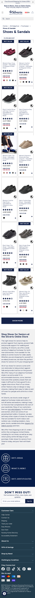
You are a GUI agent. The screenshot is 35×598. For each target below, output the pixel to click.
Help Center (5, 515)
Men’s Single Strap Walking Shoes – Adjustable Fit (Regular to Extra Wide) (24, 248)
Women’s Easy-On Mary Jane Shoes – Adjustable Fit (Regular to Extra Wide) (24, 295)
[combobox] (17, 18)
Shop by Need (6, 554)
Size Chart (4, 530)
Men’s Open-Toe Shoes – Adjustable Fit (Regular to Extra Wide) (8, 248)
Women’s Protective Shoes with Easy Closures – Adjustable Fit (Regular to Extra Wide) (25, 159)
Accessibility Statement (9, 536)
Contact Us (5, 518)
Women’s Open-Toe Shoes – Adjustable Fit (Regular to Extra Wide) (8, 158)
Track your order (6, 524)
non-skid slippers (14, 409)
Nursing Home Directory (9, 533)
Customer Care (7, 511)
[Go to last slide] (2, 2)
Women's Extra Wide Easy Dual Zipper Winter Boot (9, 293)
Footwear (25, 26)
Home (5, 26)
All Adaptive (14, 26)
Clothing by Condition (10, 560)
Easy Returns (5, 527)
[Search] (3, 19)
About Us (5, 541)
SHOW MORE (17, 321)
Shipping (4, 521)
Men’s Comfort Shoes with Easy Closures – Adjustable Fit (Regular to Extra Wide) (9, 112)
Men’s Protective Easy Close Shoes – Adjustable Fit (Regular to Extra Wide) (25, 112)
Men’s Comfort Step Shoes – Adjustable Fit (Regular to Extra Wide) (25, 203)
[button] (2, 12)
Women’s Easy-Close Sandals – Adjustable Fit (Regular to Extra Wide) (9, 65)
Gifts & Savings (7, 547)
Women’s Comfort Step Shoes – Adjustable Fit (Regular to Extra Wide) (8, 204)
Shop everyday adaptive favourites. (17, 6)
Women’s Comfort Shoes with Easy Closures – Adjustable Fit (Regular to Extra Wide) (25, 66)
